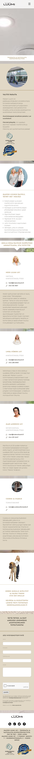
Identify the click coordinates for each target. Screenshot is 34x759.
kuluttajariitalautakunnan (15, 697)
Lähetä (5, 692)
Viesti (4, 665)
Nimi (4, 639)
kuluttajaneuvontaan (8, 702)
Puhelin (5, 648)
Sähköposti (6, 656)
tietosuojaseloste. (16, 705)
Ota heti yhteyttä (9, 122)
